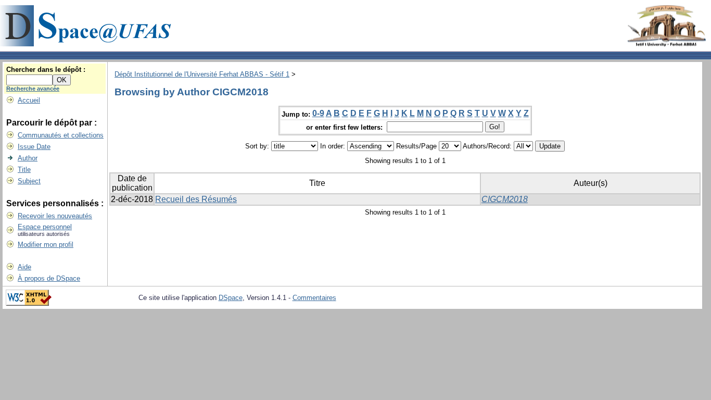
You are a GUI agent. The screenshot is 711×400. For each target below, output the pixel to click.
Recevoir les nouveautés (55, 216)
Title (24, 169)
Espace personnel (45, 227)
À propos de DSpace (49, 278)
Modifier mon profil (45, 244)
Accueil (29, 100)
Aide (24, 267)
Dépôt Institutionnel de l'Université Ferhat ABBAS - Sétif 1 (202, 74)
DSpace (231, 298)
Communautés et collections (61, 135)
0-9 (318, 113)
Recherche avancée (32, 88)
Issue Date (34, 147)
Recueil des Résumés (196, 199)
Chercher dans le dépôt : (45, 69)
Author (27, 158)
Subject (29, 181)
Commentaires (314, 298)
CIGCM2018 (504, 199)
